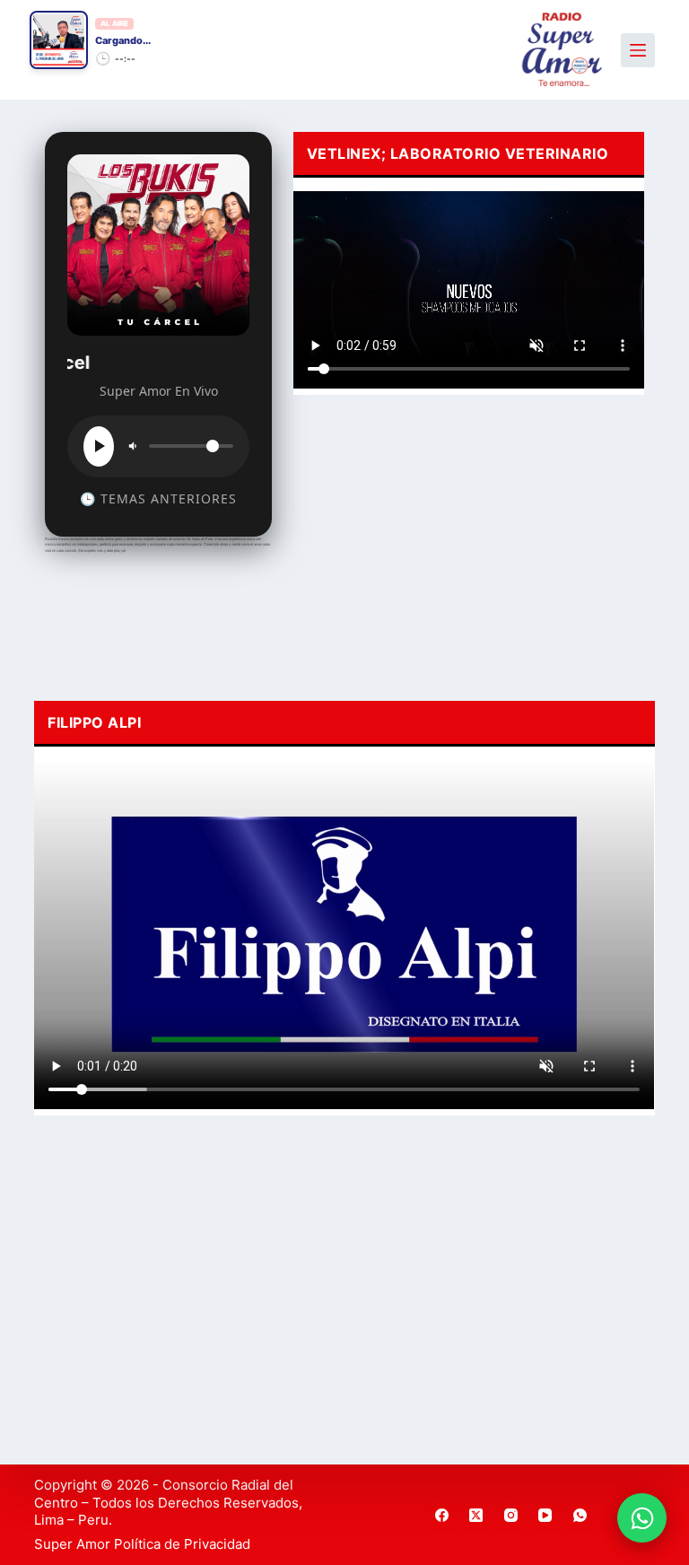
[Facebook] (442, 1515)
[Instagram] (511, 1515)
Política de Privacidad (182, 1543)
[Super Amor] (562, 50)
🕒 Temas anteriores (158, 498)
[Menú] (638, 50)
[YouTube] (545, 1515)
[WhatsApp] (580, 1515)
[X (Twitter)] (476, 1515)
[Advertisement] (468, 543)
